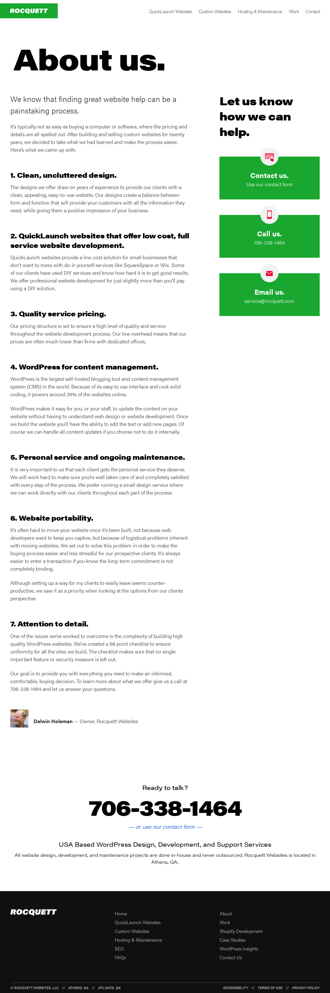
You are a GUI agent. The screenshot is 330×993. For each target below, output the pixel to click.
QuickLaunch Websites (170, 11)
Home (121, 913)
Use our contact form (269, 184)
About (226, 913)
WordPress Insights (239, 948)
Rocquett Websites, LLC (36, 987)
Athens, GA (78, 987)
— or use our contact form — (165, 826)
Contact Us (231, 957)
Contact (313, 11)
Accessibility (235, 987)
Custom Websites (215, 11)
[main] (165, 386)
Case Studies (232, 940)
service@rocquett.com (269, 300)
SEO (119, 948)
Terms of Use (270, 987)
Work (294, 11)
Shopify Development (241, 931)
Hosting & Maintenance (260, 11)
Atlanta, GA (109, 987)
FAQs (120, 957)
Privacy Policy (306, 987)
